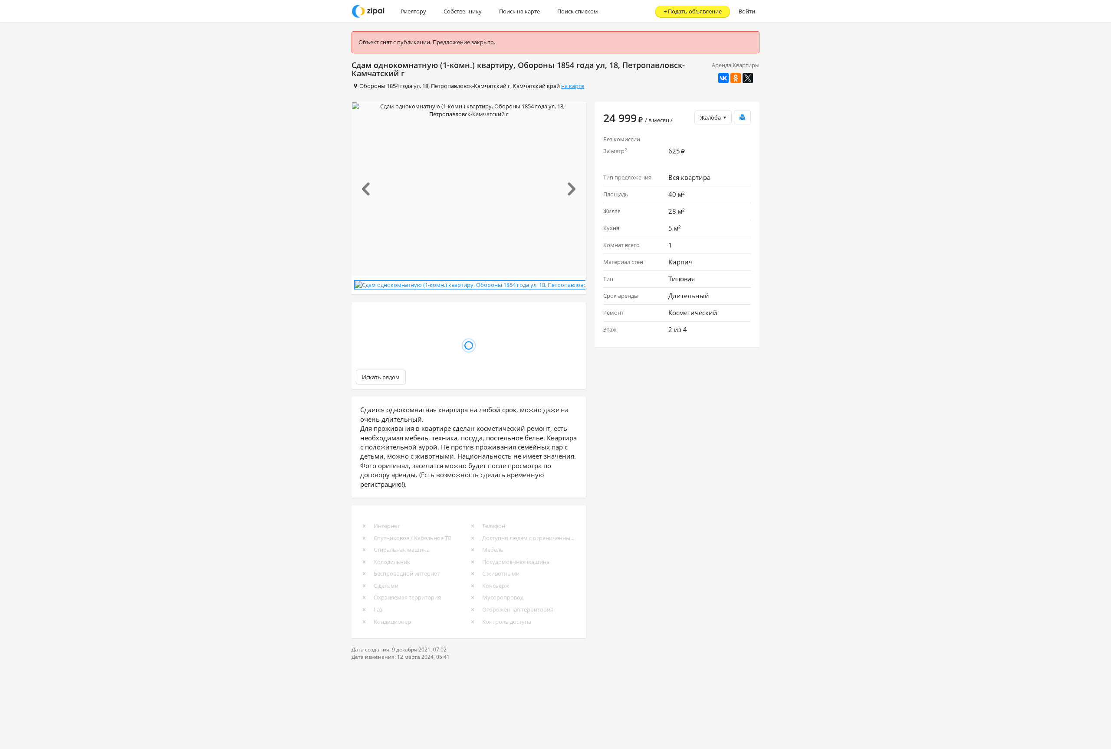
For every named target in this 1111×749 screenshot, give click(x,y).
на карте (572, 86)
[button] (369, 189)
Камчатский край (536, 86)
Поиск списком (577, 11)
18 (425, 86)
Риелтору (413, 11)
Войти (747, 11)
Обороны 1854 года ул (389, 86)
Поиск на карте (519, 11)
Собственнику (463, 11)
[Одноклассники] (735, 78)
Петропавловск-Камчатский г (470, 86)
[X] (748, 78)
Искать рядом (381, 377)
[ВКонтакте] (723, 78)
